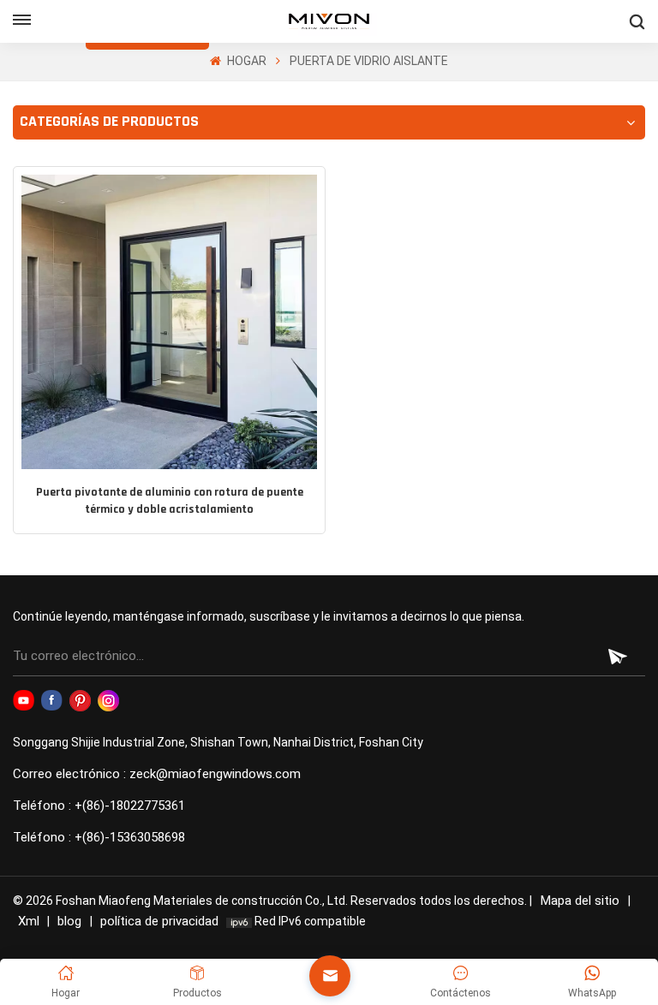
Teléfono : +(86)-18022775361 (99, 805)
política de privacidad (159, 921)
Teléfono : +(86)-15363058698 (99, 837)
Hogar (245, 61)
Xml (28, 921)
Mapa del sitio (581, 900)
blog (71, 921)
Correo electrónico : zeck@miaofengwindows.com (157, 774)
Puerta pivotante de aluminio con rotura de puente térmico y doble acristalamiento (169, 501)
